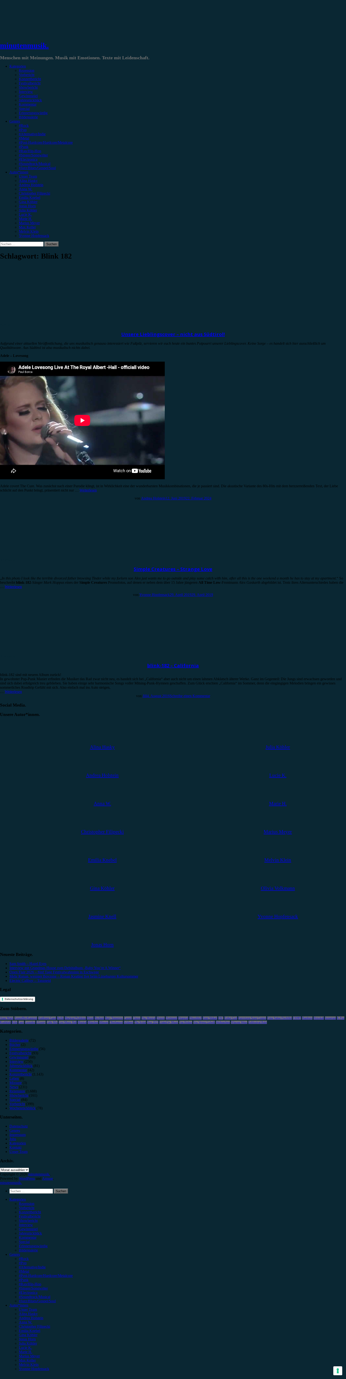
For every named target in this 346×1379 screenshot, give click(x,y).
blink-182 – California (173, 665)
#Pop (23, 130)
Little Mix (52, 1022)
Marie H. (25, 219)
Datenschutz (18, 1126)
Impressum (17, 1135)
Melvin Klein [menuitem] (29, 1365)
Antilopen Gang (47, 1018)
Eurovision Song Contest (252, 1018)
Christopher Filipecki (34, 193)
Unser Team (28, 176)
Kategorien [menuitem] (17, 1199)
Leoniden (30, 1022)
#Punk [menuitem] (23, 1280)
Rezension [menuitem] (26, 1204)
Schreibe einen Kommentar (190, 696)
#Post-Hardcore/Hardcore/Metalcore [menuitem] (46, 1276)
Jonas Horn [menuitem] (27, 1339)
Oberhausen (116, 1022)
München (93, 1022)
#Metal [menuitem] (24, 1271)
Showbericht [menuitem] (28, 1221)
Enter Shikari (210, 1018)
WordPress (27, 1178)
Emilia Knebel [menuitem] (29, 1331)
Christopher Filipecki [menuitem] (34, 1326)
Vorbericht (26, 75)
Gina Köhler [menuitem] (28, 1335)
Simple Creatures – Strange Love (173, 569)
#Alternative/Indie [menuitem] (32, 1267)
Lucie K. (25, 214)
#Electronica (28, 159)
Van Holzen (185, 1022)
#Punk (23, 147)
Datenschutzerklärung (19, 999)
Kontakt (15, 1147)
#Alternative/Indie (32, 134)
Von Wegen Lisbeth (204, 1022)
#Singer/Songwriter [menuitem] (33, 1288)
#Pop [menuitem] (23, 1263)
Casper (128, 1018)
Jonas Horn (27, 206)
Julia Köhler (28, 210)
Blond (90, 1018)
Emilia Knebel (29, 198)
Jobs (12, 1139)
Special (24, 109)
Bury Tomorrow (114, 1018)
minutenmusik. (24, 45)
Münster (104, 1022)
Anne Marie (6, 1018)
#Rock (24, 126)
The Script (140, 1022)
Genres (14, 121)
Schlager (128, 1022)
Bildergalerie (28, 117)
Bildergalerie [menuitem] (28, 1250)
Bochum (99, 1018)
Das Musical (148, 1018)
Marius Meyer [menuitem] (29, 1356)
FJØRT (297, 1018)
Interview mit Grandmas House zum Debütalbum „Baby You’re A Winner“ (65, 968)
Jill (145, 696)
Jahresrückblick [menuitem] (30, 1233)
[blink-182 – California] (39, 652)
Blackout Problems (75, 1018)
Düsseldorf (195, 1018)
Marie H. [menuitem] (25, 1352)
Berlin (60, 1018)
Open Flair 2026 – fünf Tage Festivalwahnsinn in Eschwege (54, 972)
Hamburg (307, 1018)
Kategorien (17, 66)
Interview (26, 92)
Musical (82, 1022)
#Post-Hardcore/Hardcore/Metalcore (46, 142)
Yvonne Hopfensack (34, 236)
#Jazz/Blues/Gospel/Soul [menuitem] (37, 1301)
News (13, 1087)
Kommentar (27, 104)
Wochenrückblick (22, 1108)
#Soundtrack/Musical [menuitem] (34, 1297)
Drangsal (183, 1018)
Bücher (14, 1045)
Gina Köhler (28, 202)
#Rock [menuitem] (24, 1259)
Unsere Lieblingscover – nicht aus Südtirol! (173, 334)
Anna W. (25, 189)
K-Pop (340, 1018)
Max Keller (27, 227)
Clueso (137, 1018)
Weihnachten (223, 1022)
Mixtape (15, 1083)
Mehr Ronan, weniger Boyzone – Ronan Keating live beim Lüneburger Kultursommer (73, 976)
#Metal (24, 138)
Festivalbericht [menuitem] (29, 1216)
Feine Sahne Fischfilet (279, 1018)
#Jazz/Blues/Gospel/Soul (37, 168)
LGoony (41, 1022)
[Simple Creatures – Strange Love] (39, 556)
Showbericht (28, 87)
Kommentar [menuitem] (27, 1237)
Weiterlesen (88, 490)
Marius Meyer (29, 223)
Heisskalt (319, 1018)
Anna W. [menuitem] (25, 1322)
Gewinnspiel (28, 96)
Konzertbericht (30, 79)
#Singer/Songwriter (33, 155)
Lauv (21, 1022)
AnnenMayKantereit (25, 1018)
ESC (220, 1018)
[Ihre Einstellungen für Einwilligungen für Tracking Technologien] (337, 1370)
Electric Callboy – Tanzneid (30, 981)
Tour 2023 (152, 1022)
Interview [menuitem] (26, 1225)
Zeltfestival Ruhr (257, 1022)
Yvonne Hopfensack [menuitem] (34, 1369)
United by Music (168, 1022)
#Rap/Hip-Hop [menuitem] (30, 1284)
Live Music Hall (68, 1022)
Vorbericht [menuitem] (26, 1208)
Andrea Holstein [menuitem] (31, 1318)
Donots (161, 1018)
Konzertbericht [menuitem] (30, 1212)
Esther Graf (230, 1018)
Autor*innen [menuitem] (18, 1305)
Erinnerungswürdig (33, 113)
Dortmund (171, 1018)
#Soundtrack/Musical (34, 164)
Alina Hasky (28, 181)
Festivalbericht (29, 83)
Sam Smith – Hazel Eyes (27, 964)
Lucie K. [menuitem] (25, 1348)
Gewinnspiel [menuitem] (28, 1229)
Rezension (26, 70)
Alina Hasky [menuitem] (28, 1314)
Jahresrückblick (30, 100)
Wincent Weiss (239, 1022)
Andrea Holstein (31, 185)
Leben (14, 1078)
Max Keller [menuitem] (27, 1360)
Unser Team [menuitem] (28, 1309)
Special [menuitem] (24, 1242)
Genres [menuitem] (14, 1254)
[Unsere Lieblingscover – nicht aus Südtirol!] (39, 321)
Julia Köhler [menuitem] (28, 1343)
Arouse (47, 1178)
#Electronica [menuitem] (28, 1293)
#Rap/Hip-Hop (30, 151)
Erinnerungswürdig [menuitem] (33, 1246)
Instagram (330, 1018)
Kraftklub (5, 1022)
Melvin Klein (29, 231)
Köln (14, 1022)
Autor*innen (18, 172)
